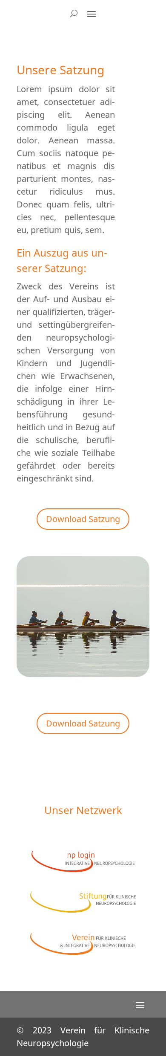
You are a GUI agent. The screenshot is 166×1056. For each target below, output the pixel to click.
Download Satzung (83, 519)
